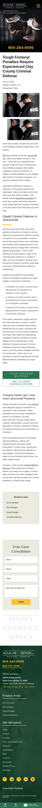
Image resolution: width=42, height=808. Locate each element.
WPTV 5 (6, 156)
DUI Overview (12, 503)
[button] (21, 375)
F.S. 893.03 (33, 404)
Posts (15, 88)
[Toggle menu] (38, 6)
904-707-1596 (11, 666)
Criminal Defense (13, 517)
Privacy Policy (8, 788)
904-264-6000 (21, 47)
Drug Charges (12, 512)
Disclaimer (19, 788)
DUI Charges (12, 507)
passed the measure (24, 198)
